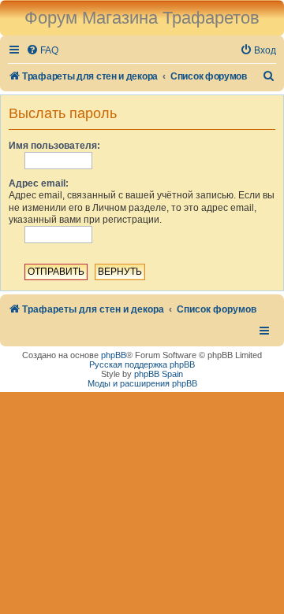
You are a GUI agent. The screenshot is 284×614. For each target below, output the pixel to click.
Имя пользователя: (54, 145)
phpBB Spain (158, 374)
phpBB (113, 355)
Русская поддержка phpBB (142, 364)
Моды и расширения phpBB (142, 383)
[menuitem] (42, 50)
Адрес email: (39, 183)
